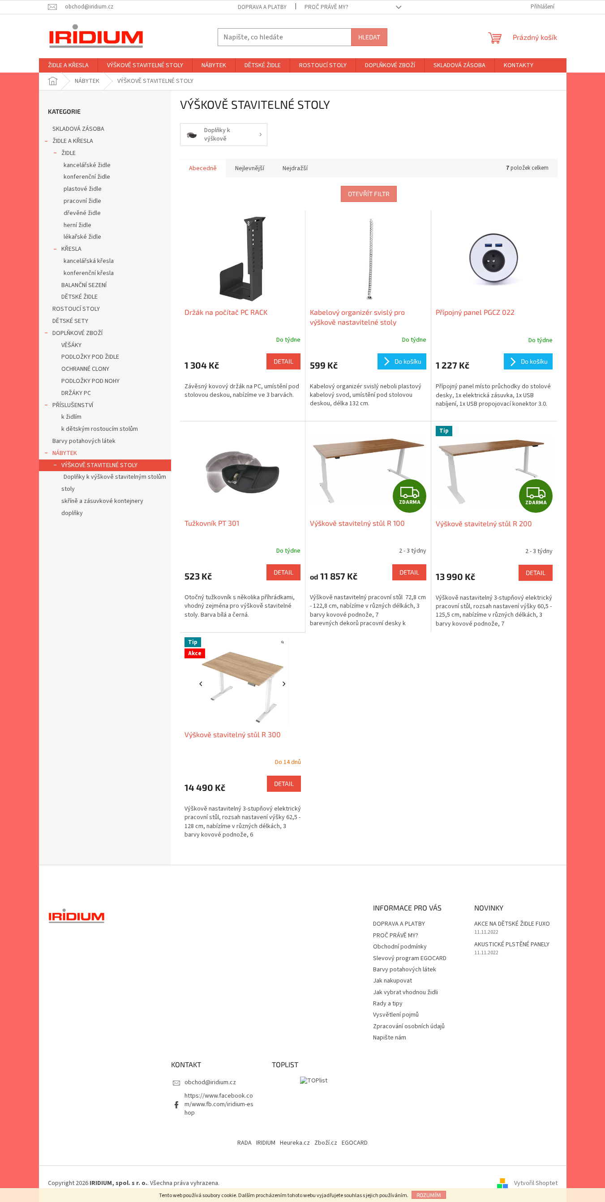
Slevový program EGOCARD (409, 958)
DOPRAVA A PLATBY (262, 7)
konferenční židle (87, 176)
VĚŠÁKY (71, 345)
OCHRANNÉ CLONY (85, 369)
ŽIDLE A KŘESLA (72, 141)
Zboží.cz (325, 1142)
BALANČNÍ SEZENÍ (84, 285)
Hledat (369, 37)
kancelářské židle (87, 165)
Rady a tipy (388, 1003)
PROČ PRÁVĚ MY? (326, 7)
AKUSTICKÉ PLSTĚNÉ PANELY (511, 944)
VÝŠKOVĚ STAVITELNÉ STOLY (99, 465)
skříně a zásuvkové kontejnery (102, 501)
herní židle (77, 225)
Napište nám (389, 1037)
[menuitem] (68, 65)
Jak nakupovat (392, 980)
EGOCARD (355, 1142)
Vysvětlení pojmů (396, 1014)
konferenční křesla (89, 273)
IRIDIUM (265, 1142)
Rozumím (428, 1195)
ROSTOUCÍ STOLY (76, 309)
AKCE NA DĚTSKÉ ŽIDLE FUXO (512, 924)
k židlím (71, 416)
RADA (244, 1142)
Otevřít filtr (369, 193)
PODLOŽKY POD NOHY (90, 381)
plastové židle (83, 189)
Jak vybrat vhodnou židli (405, 992)
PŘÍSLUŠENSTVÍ (72, 405)
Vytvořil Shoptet (536, 1183)
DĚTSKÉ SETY (70, 321)
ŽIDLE (68, 153)
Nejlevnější (249, 168)
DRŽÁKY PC (76, 393)
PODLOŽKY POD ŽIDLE (90, 356)
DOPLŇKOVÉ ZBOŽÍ (77, 333)
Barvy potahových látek (84, 441)
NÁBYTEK (64, 453)
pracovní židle (82, 201)
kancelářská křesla (89, 261)
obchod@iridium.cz (210, 1082)
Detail (283, 361)
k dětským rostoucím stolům (99, 429)
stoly (68, 489)
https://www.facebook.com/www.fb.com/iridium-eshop (219, 1104)
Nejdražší (295, 168)
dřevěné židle (82, 213)
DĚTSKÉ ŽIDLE (79, 296)
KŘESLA (71, 249)
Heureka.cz (295, 1142)
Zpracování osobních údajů (409, 1026)
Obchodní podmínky (400, 946)
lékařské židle (82, 236)
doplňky (72, 513)
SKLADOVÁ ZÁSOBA (78, 128)
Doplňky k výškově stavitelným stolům (115, 476)
